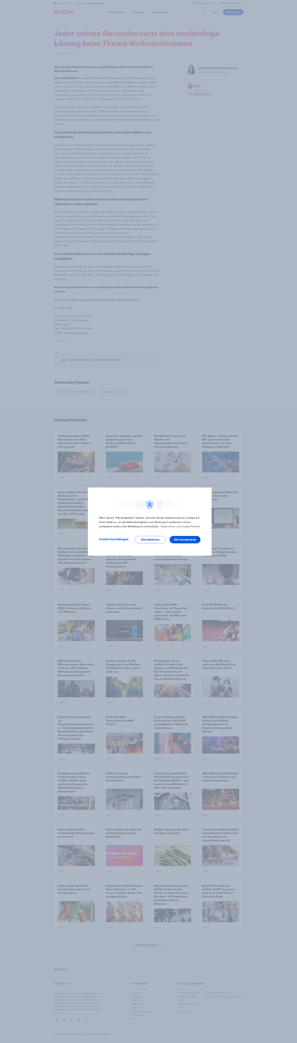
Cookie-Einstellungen (114, 539)
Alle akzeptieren (185, 539)
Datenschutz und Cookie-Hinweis (180, 526)
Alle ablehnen (150, 539)
